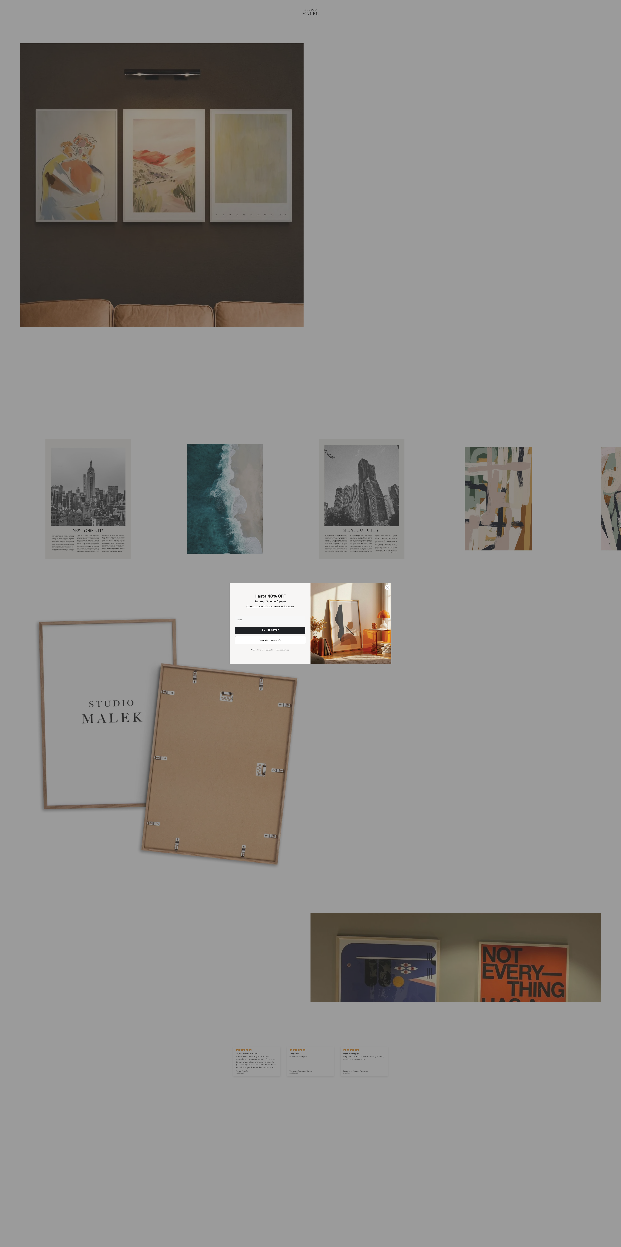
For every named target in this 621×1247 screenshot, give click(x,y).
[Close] (387, 587)
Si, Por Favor (270, 630)
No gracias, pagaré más (270, 640)
